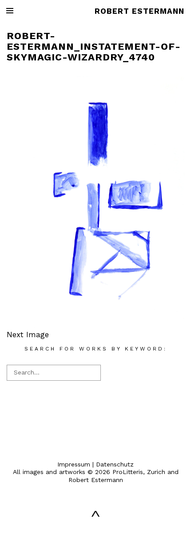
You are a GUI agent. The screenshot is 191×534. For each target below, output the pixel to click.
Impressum (73, 464)
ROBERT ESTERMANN (139, 11)
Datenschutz (115, 464)
